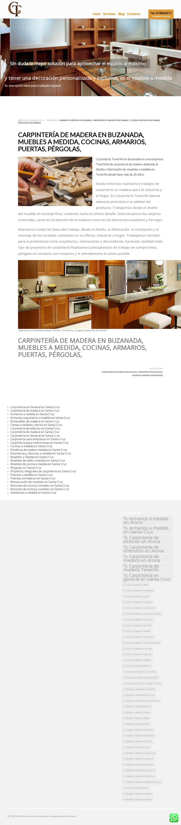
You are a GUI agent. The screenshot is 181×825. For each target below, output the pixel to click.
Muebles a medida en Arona (137, 724)
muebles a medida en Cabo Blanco (140, 735)
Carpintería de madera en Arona (142, 558)
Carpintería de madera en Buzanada (110, 120)
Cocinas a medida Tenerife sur (138, 666)
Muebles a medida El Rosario (138, 712)
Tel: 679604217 (161, 13)
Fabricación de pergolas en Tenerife (140, 689)
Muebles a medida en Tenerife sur (140, 776)
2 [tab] (90, 92)
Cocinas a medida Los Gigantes (138, 654)
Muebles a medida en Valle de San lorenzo (143, 782)
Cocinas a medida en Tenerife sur (139, 637)
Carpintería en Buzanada (150, 372)
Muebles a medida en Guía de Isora (140, 753)
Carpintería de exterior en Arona (142, 539)
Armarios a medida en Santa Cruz (146, 530)
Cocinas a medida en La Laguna (139, 602)
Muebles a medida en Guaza (138, 747)
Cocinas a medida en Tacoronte (138, 625)
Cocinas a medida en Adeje (137, 585)
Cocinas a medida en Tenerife (138, 631)
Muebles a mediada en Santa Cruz (140, 695)
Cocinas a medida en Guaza (137, 596)
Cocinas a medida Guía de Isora (139, 649)
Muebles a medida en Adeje (137, 718)
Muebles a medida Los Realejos (139, 799)
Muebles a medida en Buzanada (147, 375)
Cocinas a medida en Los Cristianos (140, 608)
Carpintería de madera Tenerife (141, 568)
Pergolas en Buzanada (29, 123)
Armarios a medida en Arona (146, 520)
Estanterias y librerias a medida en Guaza (143, 683)
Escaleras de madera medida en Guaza (142, 677)
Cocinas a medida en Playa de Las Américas (143, 614)
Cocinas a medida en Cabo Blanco (139, 590)
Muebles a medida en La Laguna (139, 759)
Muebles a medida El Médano (138, 706)
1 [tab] (87, 92)
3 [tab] (93, 92)
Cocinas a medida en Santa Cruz (139, 619)
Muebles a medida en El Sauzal (139, 741)
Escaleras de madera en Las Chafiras (141, 672)
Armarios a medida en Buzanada (76, 120)
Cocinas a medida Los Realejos (138, 660)
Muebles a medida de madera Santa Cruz (143, 701)
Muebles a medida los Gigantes (139, 794)
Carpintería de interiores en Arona (144, 549)
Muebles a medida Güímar (137, 788)
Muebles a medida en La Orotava (139, 764)
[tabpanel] (90, 57)
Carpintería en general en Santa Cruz (147, 577)
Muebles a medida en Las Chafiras (140, 770)
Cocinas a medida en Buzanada (144, 120)
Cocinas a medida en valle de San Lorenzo (143, 643)
